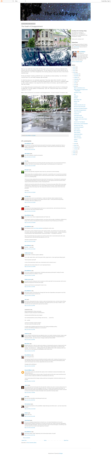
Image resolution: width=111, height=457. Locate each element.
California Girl (28, 253)
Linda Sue (27, 333)
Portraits (75, 141)
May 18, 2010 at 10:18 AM (30, 157)
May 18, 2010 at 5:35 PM (30, 366)
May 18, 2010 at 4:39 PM (30, 339)
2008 (74, 152)
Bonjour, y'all (76, 101)
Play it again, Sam (77, 99)
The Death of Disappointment (80, 110)
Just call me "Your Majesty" (79, 121)
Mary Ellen (27, 343)
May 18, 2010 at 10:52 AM (30, 211)
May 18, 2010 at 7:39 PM (30, 392)
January (76, 148)
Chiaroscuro (76, 113)
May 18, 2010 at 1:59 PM (30, 295)
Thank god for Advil (78, 115)
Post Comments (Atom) (31, 442)
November (76, 75)
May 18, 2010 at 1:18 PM (30, 275)
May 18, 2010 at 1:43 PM (30, 286)
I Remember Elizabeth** (79, 127)
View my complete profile (77, 61)
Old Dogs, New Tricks (78, 125)
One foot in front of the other (79, 106)
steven (26, 385)
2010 (74, 72)
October (76, 77)
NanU (26, 206)
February (76, 147)
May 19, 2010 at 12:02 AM (30, 408)
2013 (74, 67)
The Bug (26, 196)
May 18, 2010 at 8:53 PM (30, 400)
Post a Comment (26, 437)
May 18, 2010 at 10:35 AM (30, 202)
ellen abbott (27, 153)
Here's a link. (76, 46)
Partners (75, 139)
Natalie (26, 412)
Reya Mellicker (28, 143)
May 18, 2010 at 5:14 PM (30, 350)
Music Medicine (77, 130)
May (75, 86)
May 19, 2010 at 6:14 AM (30, 416)
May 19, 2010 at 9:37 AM (30, 435)
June (75, 84)
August (75, 81)
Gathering (76, 96)
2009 (74, 151)
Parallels (76, 97)
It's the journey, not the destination (81, 123)
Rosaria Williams (28, 370)
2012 (74, 68)
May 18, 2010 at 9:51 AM (30, 149)
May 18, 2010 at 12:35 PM (30, 266)
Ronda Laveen (28, 279)
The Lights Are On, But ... (79, 117)
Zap (75, 94)
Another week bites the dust (79, 104)
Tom (26, 299)
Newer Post (24, 440)
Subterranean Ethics (78, 134)
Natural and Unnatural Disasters (80, 108)
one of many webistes (37, 228)
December (76, 74)
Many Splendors (77, 136)
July (75, 82)
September (76, 79)
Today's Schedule (77, 111)
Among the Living (77, 92)
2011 (74, 70)
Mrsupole (27, 169)
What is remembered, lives (79, 87)
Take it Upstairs (77, 132)
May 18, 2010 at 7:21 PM (30, 381)
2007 (74, 154)
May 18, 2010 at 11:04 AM (30, 241)
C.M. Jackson (28, 404)
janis (26, 396)
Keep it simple (77, 128)
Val (25, 161)
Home (45, 440)
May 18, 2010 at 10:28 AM (30, 192)
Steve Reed (27, 420)
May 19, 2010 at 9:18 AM (30, 427)
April (75, 143)
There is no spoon (77, 137)
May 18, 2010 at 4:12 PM (30, 329)
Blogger (61, 453)
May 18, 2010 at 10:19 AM (30, 165)
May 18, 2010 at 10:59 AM (30, 222)
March (75, 145)
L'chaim (75, 103)
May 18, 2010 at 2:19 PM (30, 305)
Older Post (66, 440)
